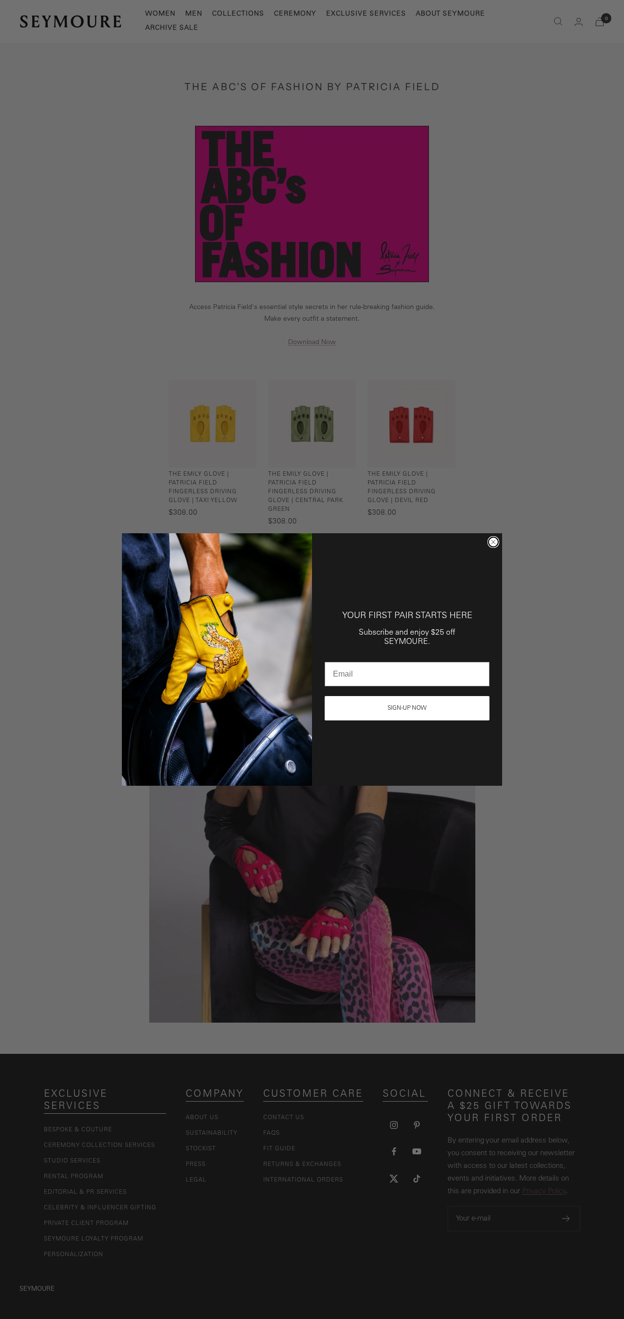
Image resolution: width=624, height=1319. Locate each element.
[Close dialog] (493, 542)
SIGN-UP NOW (407, 708)
